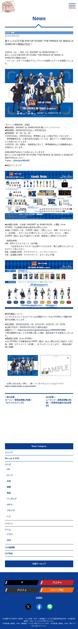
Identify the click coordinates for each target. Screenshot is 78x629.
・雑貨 (8, 487)
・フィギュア (11, 499)
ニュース (9, 452)
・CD (7, 469)
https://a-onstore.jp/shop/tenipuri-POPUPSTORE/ (42, 330)
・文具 (8, 481)
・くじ (8, 516)
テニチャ (57, 582)
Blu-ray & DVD (12, 458)
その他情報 (10, 547)
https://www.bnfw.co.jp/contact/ (20, 386)
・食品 (8, 493)
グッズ (8, 464)
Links (39, 597)
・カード (9, 475)
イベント (9, 523)
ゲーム (8, 529)
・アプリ (9, 534)
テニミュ (21, 590)
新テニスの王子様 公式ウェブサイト (8, 8)
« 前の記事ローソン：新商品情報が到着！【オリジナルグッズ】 (18, 400)
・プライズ (10, 510)
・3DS (8, 540)
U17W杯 (9, 553)
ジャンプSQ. (57, 590)
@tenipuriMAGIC (21, 160)
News (39, 18)
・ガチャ (9, 504)
